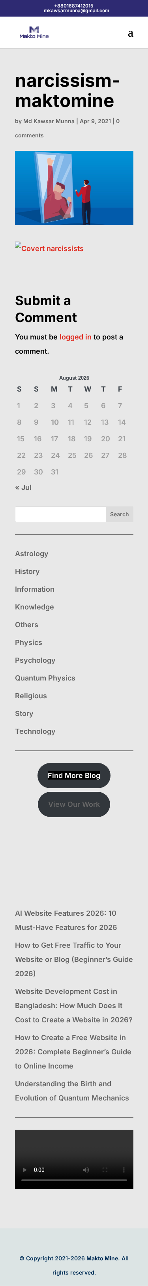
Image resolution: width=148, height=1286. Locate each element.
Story (24, 713)
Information (34, 589)
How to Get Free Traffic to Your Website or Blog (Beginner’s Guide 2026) (74, 959)
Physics (28, 642)
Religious (31, 696)
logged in (76, 337)
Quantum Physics (45, 678)
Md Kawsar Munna (49, 121)
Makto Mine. (103, 1258)
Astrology (32, 553)
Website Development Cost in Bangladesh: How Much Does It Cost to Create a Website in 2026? (74, 1005)
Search (119, 514)
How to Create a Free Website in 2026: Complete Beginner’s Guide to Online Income (73, 1051)
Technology (35, 731)
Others (26, 625)
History (27, 571)
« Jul (23, 487)
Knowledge (34, 607)
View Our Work (74, 804)
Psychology (35, 660)
